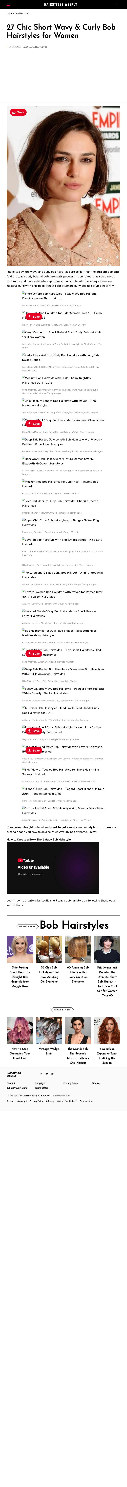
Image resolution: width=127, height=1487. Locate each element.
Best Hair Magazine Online (60, 1095)
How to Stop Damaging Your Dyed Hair (20, 1054)
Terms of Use (41, 1088)
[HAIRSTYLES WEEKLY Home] (22, 1074)
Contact (11, 1083)
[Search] (118, 4)
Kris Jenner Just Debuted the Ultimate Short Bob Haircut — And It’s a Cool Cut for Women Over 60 (107, 981)
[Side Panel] (9, 4)
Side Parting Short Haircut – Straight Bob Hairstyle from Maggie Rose (20, 977)
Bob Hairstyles (22, 13)
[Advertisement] (63, 73)
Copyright (40, 1083)
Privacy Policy (71, 1083)
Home (10, 13)
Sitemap (96, 1083)
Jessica (16, 47)
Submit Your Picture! (17, 1088)
